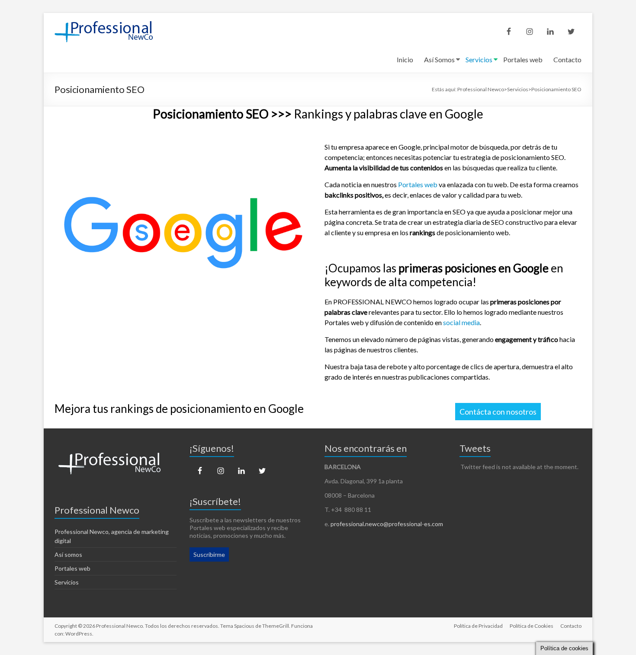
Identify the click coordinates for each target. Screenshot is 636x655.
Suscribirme (209, 554)
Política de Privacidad (478, 626)
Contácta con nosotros (497, 411)
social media (461, 322)
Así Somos (439, 59)
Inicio (405, 59)
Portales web (523, 59)
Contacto (567, 59)
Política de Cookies (531, 626)
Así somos (68, 554)
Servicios (479, 59)
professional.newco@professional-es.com (387, 523)
